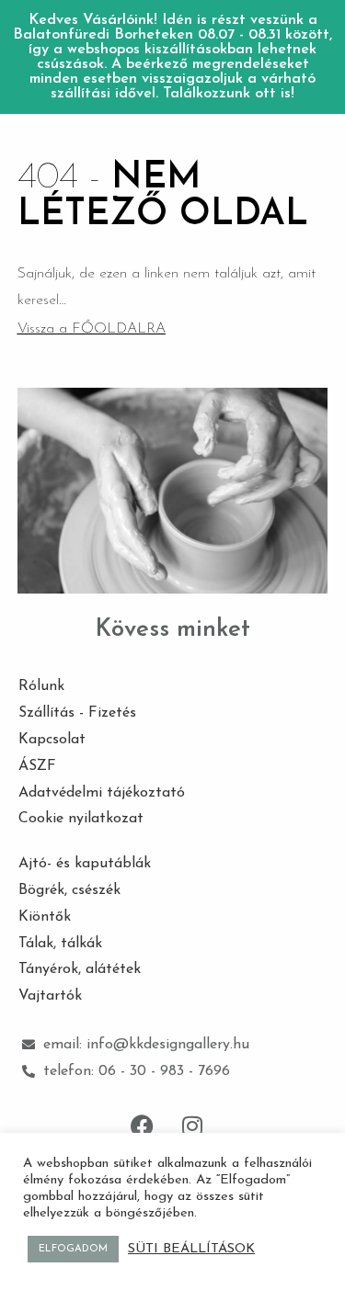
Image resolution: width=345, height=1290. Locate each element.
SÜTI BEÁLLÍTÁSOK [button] (191, 1249)
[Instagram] (192, 1126)
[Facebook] (142, 1126)
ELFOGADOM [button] (73, 1249)
